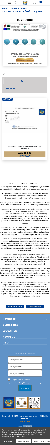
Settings (8, 441)
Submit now (25, 388)
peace (5, 241)
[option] (15, 306)
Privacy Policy (20, 436)
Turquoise (8, 187)
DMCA (20, 426)
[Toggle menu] (9, 2)
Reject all (23, 441)
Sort (23, 81)
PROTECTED (28, 426)
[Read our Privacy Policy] (40, 383)
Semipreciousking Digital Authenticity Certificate (24, 147)
